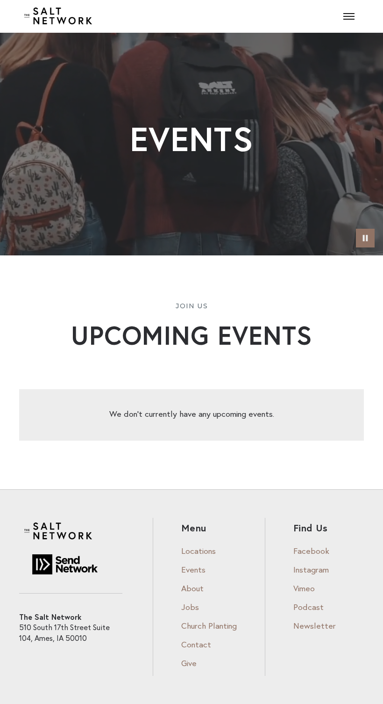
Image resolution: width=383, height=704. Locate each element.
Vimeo (304, 589)
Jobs (190, 607)
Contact (196, 645)
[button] (349, 16)
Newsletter (314, 626)
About (192, 589)
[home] (59, 16)
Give (189, 664)
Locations (198, 551)
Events (193, 570)
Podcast (308, 607)
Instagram (311, 570)
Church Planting (209, 626)
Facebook (311, 551)
